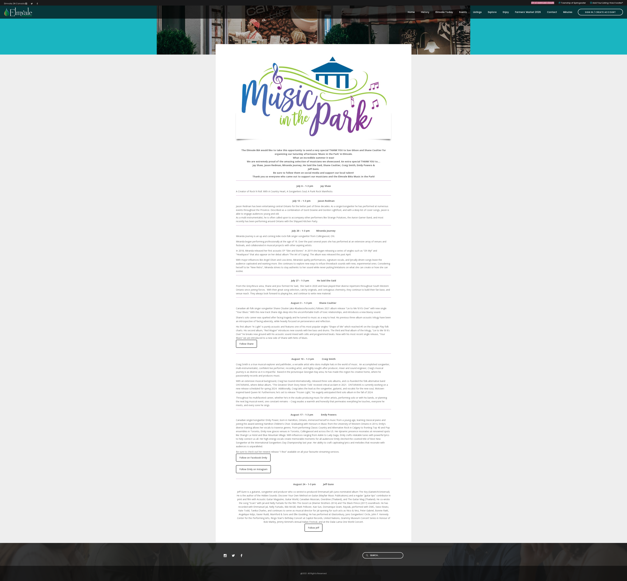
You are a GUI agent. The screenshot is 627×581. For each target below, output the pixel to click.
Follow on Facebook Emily (253, 457)
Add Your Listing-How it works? (608, 2)
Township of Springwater (573, 2)
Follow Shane (246, 343)
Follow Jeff (313, 527)
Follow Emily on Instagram (253, 469)
